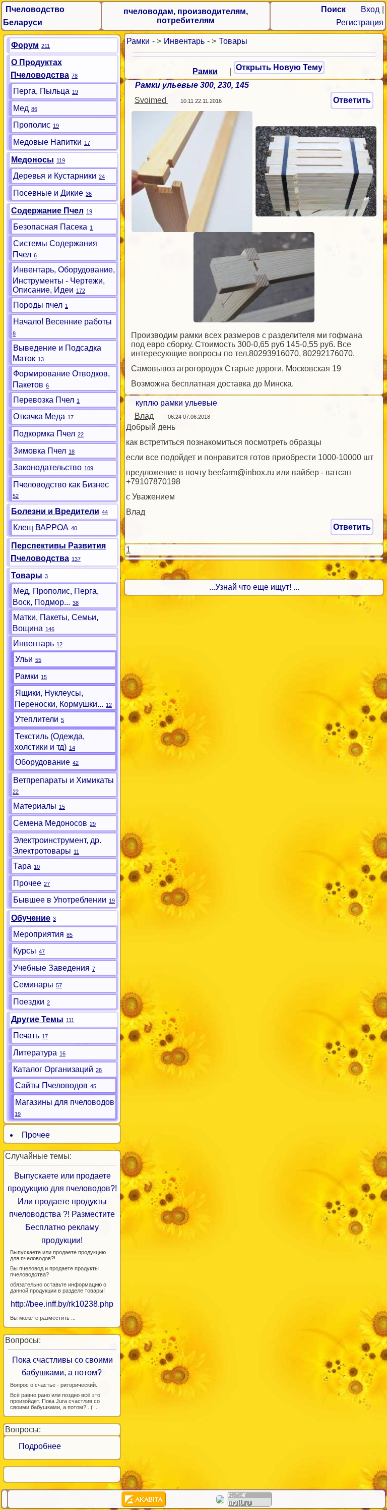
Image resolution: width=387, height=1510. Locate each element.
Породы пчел (37, 305)
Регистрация (359, 22)
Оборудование (42, 762)
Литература (35, 1052)
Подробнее (36, 1446)
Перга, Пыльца (41, 91)
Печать (26, 1035)
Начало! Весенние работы (62, 321)
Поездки (28, 1001)
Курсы (24, 950)
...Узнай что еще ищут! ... (254, 587)
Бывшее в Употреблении (59, 900)
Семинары (33, 984)
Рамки (138, 41)
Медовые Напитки (47, 142)
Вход (370, 9)
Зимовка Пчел (39, 450)
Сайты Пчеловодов (51, 1085)
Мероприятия (38, 934)
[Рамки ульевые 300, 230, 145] (192, 171)
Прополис (31, 125)
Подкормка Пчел (44, 433)
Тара (22, 866)
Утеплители (36, 719)
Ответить (352, 100)
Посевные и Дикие (48, 193)
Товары (233, 41)
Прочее (27, 883)
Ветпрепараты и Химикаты (63, 780)
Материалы (34, 806)
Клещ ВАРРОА (41, 527)
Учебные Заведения (51, 968)
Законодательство (47, 467)
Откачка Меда (39, 416)
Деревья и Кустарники (54, 176)
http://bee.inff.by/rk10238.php (62, 1304)
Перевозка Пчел (43, 400)
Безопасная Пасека (50, 226)
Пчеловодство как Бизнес (61, 484)
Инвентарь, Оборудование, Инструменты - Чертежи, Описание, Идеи (64, 279)
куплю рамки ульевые (176, 403)
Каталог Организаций (53, 1069)
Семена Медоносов (50, 823)
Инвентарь (184, 41)
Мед (21, 108)
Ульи (24, 659)
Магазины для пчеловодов (64, 1102)
